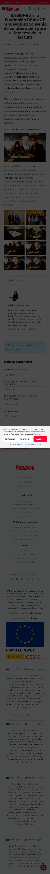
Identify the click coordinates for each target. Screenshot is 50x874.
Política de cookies (15, 444)
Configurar (9, 439)
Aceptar (40, 439)
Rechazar (25, 439)
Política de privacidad (32, 444)
